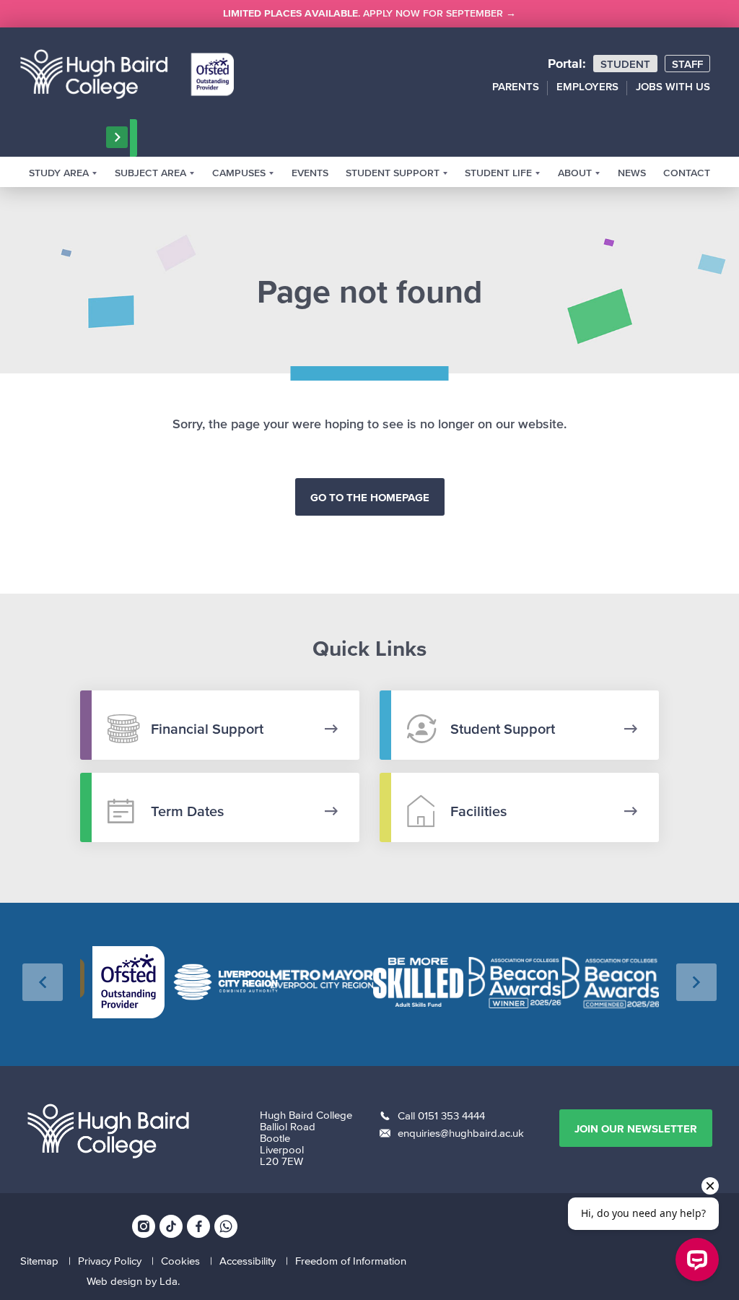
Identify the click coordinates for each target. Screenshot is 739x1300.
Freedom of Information (350, 1260)
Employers (587, 86)
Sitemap (39, 1260)
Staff (687, 64)
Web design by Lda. (133, 1281)
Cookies (180, 1260)
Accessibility (247, 1260)
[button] (42, 982)
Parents (515, 86)
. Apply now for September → (369, 13)
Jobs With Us (673, 86)
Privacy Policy (109, 1260)
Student (625, 64)
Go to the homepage (369, 497)
